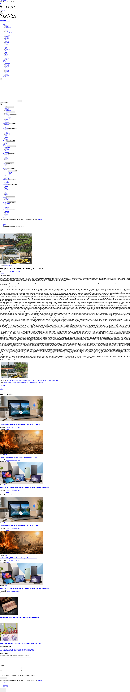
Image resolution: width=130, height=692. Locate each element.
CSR (6, 48)
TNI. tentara (40, 382)
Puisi (9, 35)
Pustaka (4, 28)
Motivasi (4, 56)
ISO (6, 52)
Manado (9, 382)
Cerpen (9, 33)
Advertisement (6, 683)
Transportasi (9, 265)
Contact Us (5, 685)
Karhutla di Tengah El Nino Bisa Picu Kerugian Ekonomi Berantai (18, 457)
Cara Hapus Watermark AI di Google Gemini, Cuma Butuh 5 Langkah (20, 424)
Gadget (7, 41)
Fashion (7, 67)
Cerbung (10, 32)
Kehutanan (7, 50)
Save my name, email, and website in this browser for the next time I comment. (18, 675)
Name (1, 668)
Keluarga (7, 66)
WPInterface (40, 219)
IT (5, 43)
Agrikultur (7, 49)
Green (6, 54)
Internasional (8, 27)
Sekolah (7, 71)
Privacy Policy (6, 686)
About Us (5, 682)
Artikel (6, 31)
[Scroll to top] (3, 690)
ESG (6, 53)
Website (1, 673)
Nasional (7, 26)
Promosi (4, 76)
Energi (6, 55)
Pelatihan (7, 75)
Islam (6, 59)
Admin (2, 273)
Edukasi (4, 69)
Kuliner (7, 65)
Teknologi (5, 39)
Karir (6, 74)
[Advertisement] (65, 90)
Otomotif (7, 42)
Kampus (7, 70)
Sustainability (5, 44)
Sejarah (7, 38)
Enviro (6, 46)
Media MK (2, 10)
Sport (4, 60)
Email (1, 670)
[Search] (1, 12)
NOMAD (29, 382)
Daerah (7, 25)
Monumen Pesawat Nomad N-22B (19, 382)
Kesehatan (7, 63)
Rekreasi (7, 64)
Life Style (5, 61)
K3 (6, 47)
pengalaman (34, 382)
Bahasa (7, 36)
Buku (6, 30)
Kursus (6, 72)
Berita (4, 24)
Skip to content (3, 0)
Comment (2, 665)
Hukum (7, 37)
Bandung (5, 382)
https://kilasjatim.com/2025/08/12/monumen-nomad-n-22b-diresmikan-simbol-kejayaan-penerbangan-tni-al (32, 380)
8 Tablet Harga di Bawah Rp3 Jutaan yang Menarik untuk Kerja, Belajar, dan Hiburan (24, 487)
